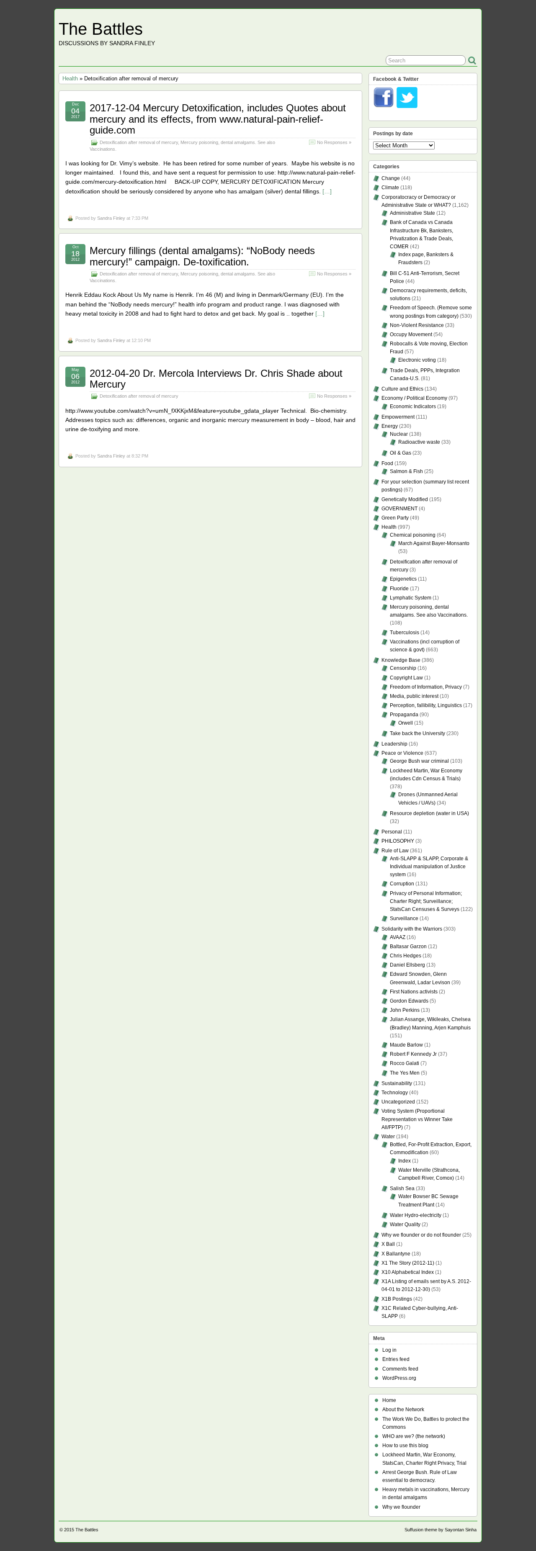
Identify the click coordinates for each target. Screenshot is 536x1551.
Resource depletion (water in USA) (429, 813)
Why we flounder (401, 1507)
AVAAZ (397, 937)
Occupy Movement (411, 334)
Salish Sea (402, 1188)
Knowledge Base (400, 660)
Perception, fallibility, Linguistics (426, 705)
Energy (389, 426)
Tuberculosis (404, 632)
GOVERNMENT (399, 509)
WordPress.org (399, 1378)
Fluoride (399, 589)
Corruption (402, 884)
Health (70, 78)
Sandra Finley (111, 218)
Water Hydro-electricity (415, 1215)
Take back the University (417, 733)
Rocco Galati (404, 1063)
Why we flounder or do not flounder (421, 1235)
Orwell (405, 723)
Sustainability (396, 1083)
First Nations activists (414, 992)
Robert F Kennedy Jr (413, 1054)
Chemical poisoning (413, 535)
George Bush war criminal (419, 761)
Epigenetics (403, 579)
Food (387, 463)
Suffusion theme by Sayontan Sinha (441, 1529)
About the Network (403, 1409)
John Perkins (405, 1010)
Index (404, 1161)
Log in (389, 1350)
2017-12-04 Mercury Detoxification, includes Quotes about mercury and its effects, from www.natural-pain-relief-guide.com (218, 119)
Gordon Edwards (409, 1001)
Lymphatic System (410, 598)
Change (390, 178)
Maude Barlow (406, 1045)
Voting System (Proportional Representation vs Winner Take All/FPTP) (417, 1119)
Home (389, 1400)
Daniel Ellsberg (407, 965)
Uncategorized (398, 1102)
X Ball (388, 1244)
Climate (390, 187)
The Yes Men (405, 1073)
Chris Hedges (405, 956)
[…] (327, 191)
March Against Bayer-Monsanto (433, 543)
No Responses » (334, 142)
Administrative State (412, 213)
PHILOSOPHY (397, 841)
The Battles (101, 29)
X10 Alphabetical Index (407, 1272)
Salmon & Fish (406, 471)
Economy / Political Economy (414, 398)
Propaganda (404, 715)
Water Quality (405, 1224)
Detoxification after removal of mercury (139, 142)
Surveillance (404, 918)
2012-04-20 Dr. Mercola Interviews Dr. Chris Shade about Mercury (216, 379)
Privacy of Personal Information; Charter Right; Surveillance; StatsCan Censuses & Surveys (426, 901)
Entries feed (396, 1359)
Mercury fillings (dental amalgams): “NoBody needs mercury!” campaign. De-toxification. (202, 256)
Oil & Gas (400, 453)
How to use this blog (405, 1445)
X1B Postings (396, 1299)
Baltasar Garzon (408, 946)
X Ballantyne (395, 1254)
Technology (394, 1093)
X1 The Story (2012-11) (407, 1263)
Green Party (395, 518)
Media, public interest (414, 696)
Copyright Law (406, 678)
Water (388, 1136)
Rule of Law (395, 851)
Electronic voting (417, 360)
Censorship (403, 668)
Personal (391, 832)
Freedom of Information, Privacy (426, 687)
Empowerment (398, 417)
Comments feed (400, 1369)
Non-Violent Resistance (417, 325)
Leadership (394, 744)
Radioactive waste (419, 442)
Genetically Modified (404, 499)
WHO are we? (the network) (413, 1436)
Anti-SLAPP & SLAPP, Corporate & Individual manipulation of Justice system (429, 866)
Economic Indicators (413, 406)
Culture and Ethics (402, 389)
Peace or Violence (402, 753)
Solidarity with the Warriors (411, 929)
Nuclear (399, 434)
